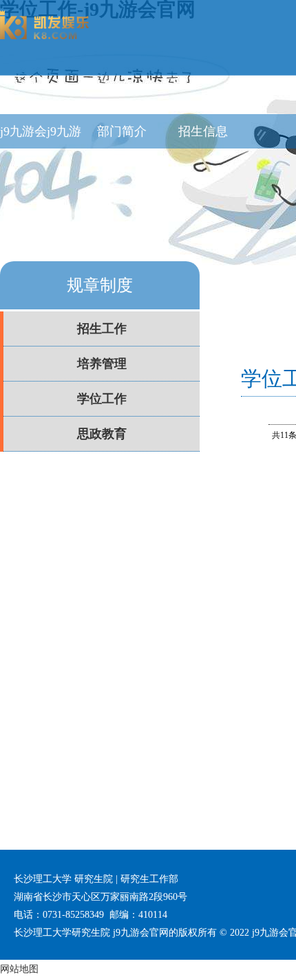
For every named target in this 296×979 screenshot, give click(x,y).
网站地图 (19, 969)
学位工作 (102, 399)
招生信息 (203, 131)
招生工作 (102, 329)
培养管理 (102, 364)
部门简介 (122, 131)
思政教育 (102, 434)
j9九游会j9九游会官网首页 (40, 136)
